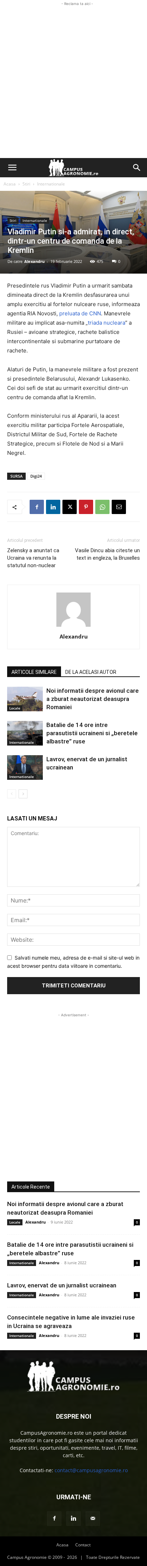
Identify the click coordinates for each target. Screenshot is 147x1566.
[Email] (119, 507)
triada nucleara (106, 322)
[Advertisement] (73, 80)
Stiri (26, 184)
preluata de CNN (80, 313)
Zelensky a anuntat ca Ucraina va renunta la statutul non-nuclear (33, 558)
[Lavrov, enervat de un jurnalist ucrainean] (25, 767)
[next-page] (23, 793)
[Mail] (93, 1518)
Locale (14, 708)
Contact (83, 1545)
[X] (69, 507)
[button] (12, 167)
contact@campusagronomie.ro (91, 1470)
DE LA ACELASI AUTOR (90, 672)
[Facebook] (37, 507)
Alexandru (34, 261)
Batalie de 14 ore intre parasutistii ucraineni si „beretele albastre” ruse (92, 733)
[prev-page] (11, 793)
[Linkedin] (53, 507)
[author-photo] (73, 627)
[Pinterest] (86, 507)
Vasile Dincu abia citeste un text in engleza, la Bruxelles (107, 554)
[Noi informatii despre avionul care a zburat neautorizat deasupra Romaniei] (25, 699)
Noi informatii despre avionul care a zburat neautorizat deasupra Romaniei (92, 699)
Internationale (51, 184)
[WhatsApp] (102, 507)
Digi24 (36, 476)
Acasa (10, 184)
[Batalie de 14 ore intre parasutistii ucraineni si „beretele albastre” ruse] (25, 733)
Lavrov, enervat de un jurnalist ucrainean (61, 1285)
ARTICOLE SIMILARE (34, 672)
